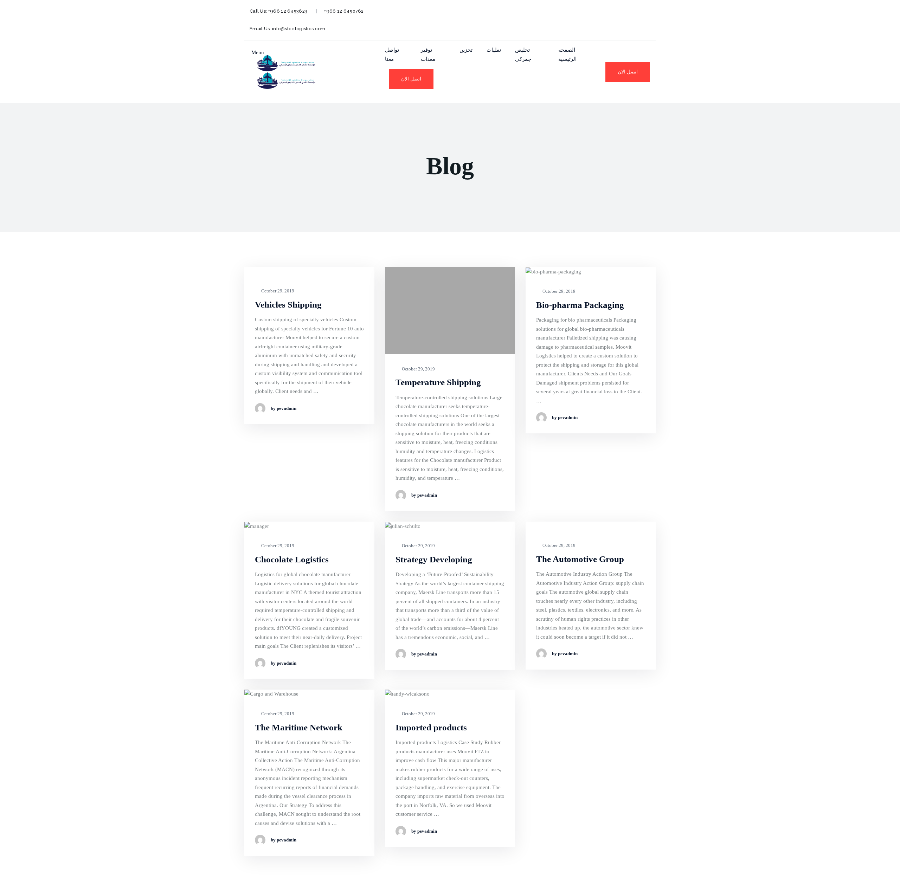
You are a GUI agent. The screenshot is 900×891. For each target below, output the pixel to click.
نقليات (494, 50)
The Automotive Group (580, 559)
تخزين (465, 50)
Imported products (431, 727)
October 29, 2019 (277, 290)
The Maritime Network (298, 727)
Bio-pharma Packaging (580, 305)
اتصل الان (411, 79)
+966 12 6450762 (344, 11)
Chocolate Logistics (292, 559)
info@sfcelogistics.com (299, 28)
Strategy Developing (434, 559)
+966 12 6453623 (288, 11)
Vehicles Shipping (288, 304)
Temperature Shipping (438, 382)
